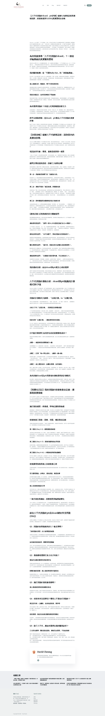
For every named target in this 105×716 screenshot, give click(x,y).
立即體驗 (89, 5)
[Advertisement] (66, 30)
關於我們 (58, 5)
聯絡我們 (65, 5)
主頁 (43, 5)
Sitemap (35, 703)
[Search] (84, 5)
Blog (53, 5)
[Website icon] (38, 660)
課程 (48, 5)
